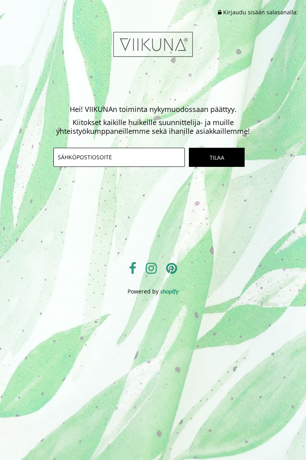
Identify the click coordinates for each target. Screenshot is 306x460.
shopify (169, 292)
